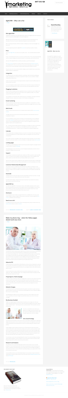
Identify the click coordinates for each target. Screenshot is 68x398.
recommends (36, 209)
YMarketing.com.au (35, 395)
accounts (23, 47)
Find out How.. (8, 389)
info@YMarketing (49, 374)
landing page (18, 146)
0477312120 (10, 355)
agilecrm (31, 209)
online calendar (8, 203)
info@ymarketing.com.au (34, 354)
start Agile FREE (12, 52)
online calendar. (37, 139)
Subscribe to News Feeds (52, 377)
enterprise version (34, 63)
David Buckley (54, 33)
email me (20, 203)
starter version (10, 63)
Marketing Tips (12, 209)
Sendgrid (11, 119)
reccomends (18, 209)
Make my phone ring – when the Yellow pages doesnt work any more (21, 219)
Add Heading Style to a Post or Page (52, 381)
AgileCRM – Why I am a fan (15, 20)
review (21, 209)
